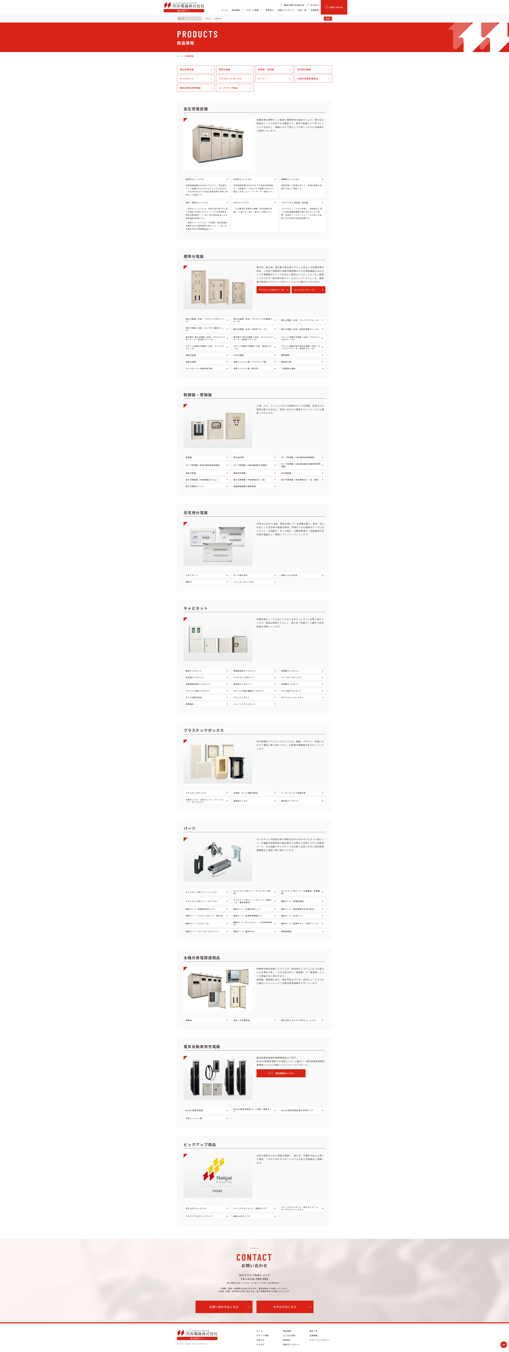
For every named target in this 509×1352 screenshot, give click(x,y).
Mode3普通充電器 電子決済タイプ (297, 1110)
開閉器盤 (285, 355)
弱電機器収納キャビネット (198, 684)
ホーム (224, 10)
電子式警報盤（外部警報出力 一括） (250, 479)
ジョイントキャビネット (244, 704)
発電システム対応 (289, 575)
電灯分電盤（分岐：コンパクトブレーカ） (300, 320)
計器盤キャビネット (290, 684)
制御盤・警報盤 (266, 69)
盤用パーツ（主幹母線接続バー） (248, 915)
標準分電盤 (225, 69)
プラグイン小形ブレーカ (271, 289)
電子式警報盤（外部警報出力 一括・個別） (301, 479)
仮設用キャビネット (242, 684)
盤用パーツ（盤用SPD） (244, 931)
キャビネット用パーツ (243, 677)
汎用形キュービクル (242, 179)
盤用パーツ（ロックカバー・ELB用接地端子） (252, 923)
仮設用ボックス (240, 800)
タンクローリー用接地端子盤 (199, 368)
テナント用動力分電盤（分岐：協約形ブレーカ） (252, 347)
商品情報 (287, 1331)
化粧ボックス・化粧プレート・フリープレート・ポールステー (205, 800)
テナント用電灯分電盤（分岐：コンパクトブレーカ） (205, 347)
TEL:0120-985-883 (254, 1279)
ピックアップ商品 (228, 87)
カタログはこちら (285, 1307)
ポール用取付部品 (194, 697)
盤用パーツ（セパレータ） (198, 923)
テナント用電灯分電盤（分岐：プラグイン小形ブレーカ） (300, 338)
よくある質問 (289, 1335)
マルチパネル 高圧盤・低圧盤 (294, 202)
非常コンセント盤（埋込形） (246, 368)
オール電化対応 (240, 575)
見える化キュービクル (196, 1208)
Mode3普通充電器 (194, 1110)
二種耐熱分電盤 (288, 368)
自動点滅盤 (191, 361)
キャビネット (187, 78)
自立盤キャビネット (195, 677)
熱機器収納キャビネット (244, 670)
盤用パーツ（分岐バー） (292, 915)
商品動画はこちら (284, 1073)
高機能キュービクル (290, 179)
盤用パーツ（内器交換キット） (247, 909)
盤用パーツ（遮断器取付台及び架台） (298, 909)
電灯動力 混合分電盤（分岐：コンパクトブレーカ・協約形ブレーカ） (253, 338)
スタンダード (192, 575)
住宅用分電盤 (304, 69)
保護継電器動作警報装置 (244, 486)
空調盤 (189, 457)
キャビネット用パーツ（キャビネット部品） (251, 892)
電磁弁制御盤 (239, 473)
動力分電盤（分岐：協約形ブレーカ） (250, 329)
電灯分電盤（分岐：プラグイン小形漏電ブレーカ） (252, 320)
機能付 (189, 582)
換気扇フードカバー (290, 800)
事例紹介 (270, 10)
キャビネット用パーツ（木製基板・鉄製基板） (300, 892)
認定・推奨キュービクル (197, 202)
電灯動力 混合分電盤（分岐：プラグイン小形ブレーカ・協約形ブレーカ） (205, 338)
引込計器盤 (238, 355)
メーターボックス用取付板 (293, 793)
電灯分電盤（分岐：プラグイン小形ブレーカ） (205, 320)
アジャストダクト (241, 697)
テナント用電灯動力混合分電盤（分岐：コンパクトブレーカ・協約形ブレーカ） (300, 347)
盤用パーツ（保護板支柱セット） (201, 909)
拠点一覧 (302, 10)
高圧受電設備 (187, 69)
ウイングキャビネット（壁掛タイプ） (250, 1208)
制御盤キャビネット (290, 670)
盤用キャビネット (194, 670)
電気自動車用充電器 (190, 87)
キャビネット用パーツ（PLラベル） (202, 901)
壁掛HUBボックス (241, 1216)
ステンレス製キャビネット (198, 690)
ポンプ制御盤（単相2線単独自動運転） (204, 465)
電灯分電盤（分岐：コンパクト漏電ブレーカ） (205, 329)
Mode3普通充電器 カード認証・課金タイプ (252, 1110)
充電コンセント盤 (194, 1118)
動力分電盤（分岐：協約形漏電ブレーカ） (300, 329)
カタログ (315, 5)
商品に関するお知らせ (294, 5)
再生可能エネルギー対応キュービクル (298, 1020)
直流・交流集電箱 (241, 1020)
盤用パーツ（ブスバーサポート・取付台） (205, 915)
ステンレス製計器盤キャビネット (248, 690)
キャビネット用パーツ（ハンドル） (202, 892)
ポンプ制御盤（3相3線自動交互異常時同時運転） (300, 465)
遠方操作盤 (238, 457)
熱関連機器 (286, 931)
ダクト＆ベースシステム (292, 697)
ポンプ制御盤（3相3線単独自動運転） (298, 457)
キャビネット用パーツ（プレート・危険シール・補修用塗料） (252, 901)
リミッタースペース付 (243, 582)
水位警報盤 (286, 473)
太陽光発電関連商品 (307, 78)
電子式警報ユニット (195, 486)
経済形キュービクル (195, 179)
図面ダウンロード (286, 10)
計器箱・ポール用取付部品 (245, 793)
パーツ (261, 78)
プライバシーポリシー (320, 1340)
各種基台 (190, 704)
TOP (504, 1344)
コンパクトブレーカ (304, 289)
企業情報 (315, 10)
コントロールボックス (291, 677)
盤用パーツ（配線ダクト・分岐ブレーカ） (300, 923)
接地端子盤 (286, 361)
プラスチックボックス (230, 78)
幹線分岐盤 (191, 355)
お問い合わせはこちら (224, 1307)
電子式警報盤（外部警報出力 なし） (202, 479)
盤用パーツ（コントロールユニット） (203, 931)
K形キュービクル (241, 202)
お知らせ (260, 1340)
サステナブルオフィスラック (199, 1216)
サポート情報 (262, 1335)
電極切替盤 (191, 473)
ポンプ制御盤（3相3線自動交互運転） (251, 465)
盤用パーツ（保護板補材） (293, 901)
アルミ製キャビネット (291, 690)
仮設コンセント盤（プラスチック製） (250, 361)
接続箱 (189, 1020)
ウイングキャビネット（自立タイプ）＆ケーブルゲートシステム (299, 1208)
